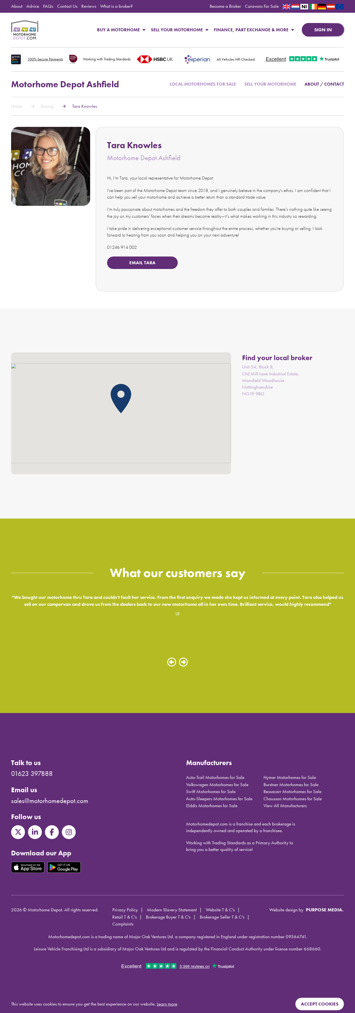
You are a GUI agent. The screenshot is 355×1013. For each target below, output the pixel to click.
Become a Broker (225, 6)
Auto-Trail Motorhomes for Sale (215, 777)
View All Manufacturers (285, 805)
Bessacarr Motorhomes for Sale (292, 791)
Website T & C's (220, 910)
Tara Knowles (84, 106)
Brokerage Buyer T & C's (168, 917)
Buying (47, 106)
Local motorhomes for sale (203, 84)
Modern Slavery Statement (172, 910)
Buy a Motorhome (118, 30)
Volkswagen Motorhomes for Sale (217, 784)
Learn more (167, 1004)
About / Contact (324, 84)
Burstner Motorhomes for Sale (290, 784)
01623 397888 (32, 773)
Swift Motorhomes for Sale (210, 791)
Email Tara (142, 263)
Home (16, 106)
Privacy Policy (125, 910)
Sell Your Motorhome (177, 30)
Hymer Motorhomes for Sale (289, 777)
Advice (32, 6)
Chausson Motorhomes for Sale (292, 799)
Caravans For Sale (262, 6)
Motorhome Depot (24, 30)
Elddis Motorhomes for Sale (211, 805)
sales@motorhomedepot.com (49, 800)
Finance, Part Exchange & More (251, 30)
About (16, 6)
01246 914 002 (122, 247)
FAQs (48, 6)
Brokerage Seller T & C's (222, 917)
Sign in (323, 30)
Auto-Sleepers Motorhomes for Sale (219, 799)
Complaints (122, 924)
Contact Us (67, 6)
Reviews (88, 6)
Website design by (286, 910)
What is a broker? (116, 6)
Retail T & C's (124, 917)
